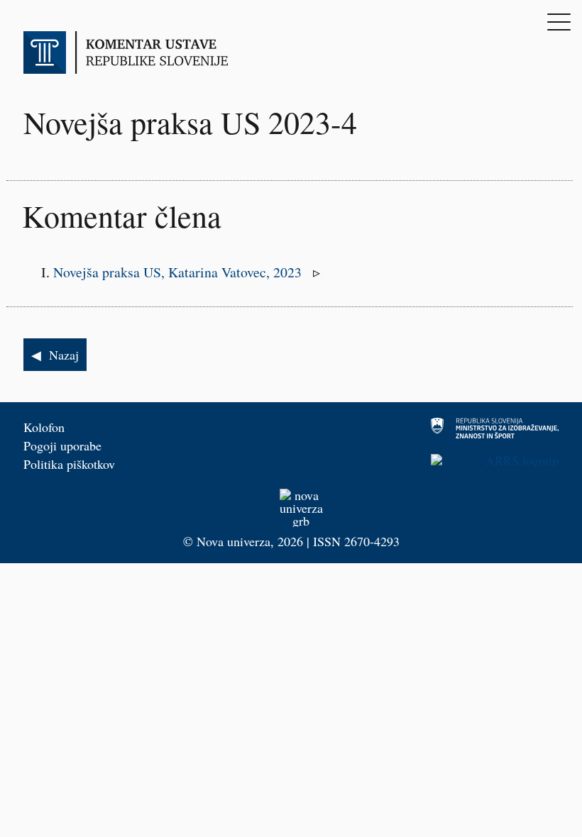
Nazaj (64, 354)
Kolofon (44, 427)
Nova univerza (233, 541)
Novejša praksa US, (179, 272)
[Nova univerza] (291, 508)
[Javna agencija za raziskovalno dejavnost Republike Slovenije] (431, 460)
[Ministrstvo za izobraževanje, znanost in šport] (431, 428)
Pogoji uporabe (62, 445)
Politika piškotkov (69, 463)
